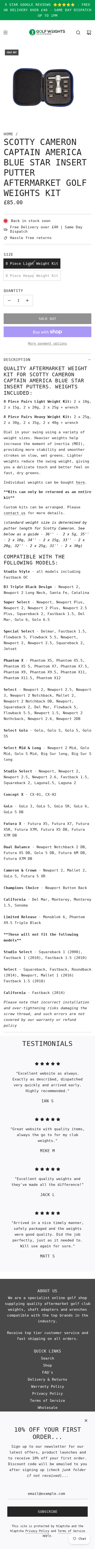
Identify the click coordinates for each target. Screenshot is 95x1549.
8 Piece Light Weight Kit (32, 263)
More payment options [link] (47, 343)
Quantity (13, 291)
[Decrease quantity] (9, 300)
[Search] (78, 32)
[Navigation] (5, 32)
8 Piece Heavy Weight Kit (32, 276)
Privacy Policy (37, 1531)
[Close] (86, 1420)
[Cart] (89, 32)
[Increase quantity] (27, 300)
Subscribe (47, 1512)
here (80, 482)
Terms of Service (71, 1531)
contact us (15, 513)
